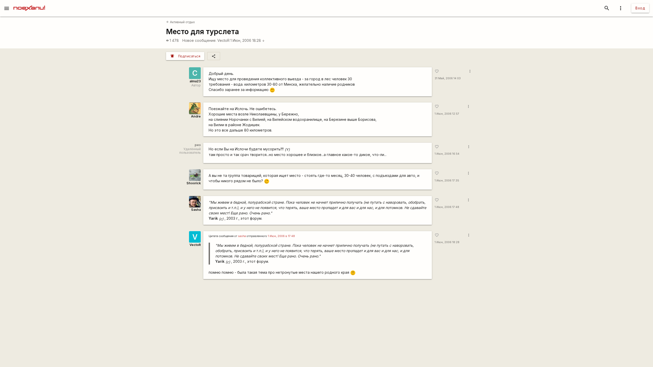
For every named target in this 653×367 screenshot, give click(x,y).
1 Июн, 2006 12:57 (447, 113)
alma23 (195, 81)
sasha (242, 236)
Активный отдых (180, 22)
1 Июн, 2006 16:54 (447, 153)
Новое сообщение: (199, 40)
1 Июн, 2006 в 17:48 (281, 236)
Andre (196, 116)
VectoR (223, 40)
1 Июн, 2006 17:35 (447, 180)
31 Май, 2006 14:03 (448, 78)
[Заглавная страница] (29, 3)
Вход (640, 8)
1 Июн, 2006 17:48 (447, 207)
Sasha (196, 210)
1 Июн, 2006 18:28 (247, 40)
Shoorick (193, 183)
